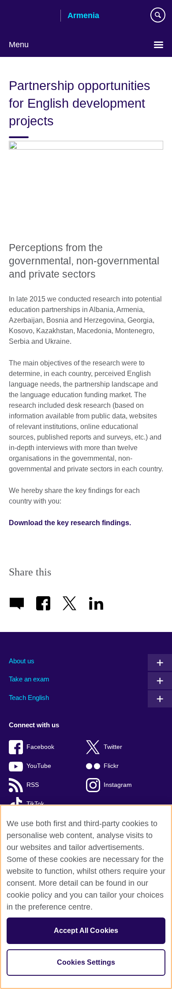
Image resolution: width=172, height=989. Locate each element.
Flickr (111, 766)
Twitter (113, 747)
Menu (19, 44)
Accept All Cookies (86, 930)
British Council (31, 16)
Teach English (29, 697)
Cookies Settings (86, 962)
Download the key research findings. (71, 522)
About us (21, 661)
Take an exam (29, 679)
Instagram (118, 785)
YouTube (38, 766)
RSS (32, 785)
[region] (86, 897)
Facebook (40, 747)
